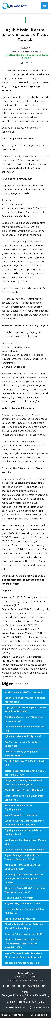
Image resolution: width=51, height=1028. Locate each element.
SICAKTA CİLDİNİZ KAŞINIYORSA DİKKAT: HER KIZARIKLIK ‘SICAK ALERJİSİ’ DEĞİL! (21, 943)
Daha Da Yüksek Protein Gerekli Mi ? (24, 934)
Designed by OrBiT (40, 1015)
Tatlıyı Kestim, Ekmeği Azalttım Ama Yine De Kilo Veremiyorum (23, 782)
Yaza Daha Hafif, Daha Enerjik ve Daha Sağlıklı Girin (22, 866)
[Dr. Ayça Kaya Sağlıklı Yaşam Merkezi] (15, 8)
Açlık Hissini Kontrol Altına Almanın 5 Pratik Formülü (26, 56)
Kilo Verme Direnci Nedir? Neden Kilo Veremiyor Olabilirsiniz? (24, 890)
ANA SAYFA (25, 48)
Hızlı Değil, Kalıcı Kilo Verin (18, 897)
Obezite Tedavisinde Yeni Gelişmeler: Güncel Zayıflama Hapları (24, 926)
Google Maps (37, 985)
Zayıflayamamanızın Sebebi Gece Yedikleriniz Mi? (22, 832)
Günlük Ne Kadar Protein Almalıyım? (23, 790)
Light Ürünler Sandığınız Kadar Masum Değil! (25, 842)
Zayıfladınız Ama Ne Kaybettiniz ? (22, 962)
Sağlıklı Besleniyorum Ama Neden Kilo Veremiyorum (24, 699)
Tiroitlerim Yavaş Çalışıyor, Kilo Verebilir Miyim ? (21, 753)
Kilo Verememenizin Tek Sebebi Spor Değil (24, 728)
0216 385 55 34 (17, 1007)
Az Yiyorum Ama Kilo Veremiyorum (23, 692)
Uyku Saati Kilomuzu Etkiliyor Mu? (22, 736)
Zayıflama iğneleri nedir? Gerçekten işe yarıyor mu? (24, 719)
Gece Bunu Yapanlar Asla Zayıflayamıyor (18, 807)
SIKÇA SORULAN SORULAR (25, 51)
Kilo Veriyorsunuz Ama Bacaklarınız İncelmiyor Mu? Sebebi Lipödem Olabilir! (23, 878)
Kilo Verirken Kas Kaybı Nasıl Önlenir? (24, 849)
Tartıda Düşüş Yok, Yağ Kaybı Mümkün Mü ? (25, 763)
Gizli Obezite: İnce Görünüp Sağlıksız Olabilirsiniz (24, 911)
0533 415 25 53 (40, 1007)
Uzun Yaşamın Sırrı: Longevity (20, 815)
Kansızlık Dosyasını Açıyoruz (19, 918)
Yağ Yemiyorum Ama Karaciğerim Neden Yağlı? (22, 744)
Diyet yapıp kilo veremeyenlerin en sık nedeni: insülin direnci (25, 709)
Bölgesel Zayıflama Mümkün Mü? (22, 903)
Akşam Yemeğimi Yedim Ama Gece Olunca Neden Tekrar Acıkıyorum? (23, 955)
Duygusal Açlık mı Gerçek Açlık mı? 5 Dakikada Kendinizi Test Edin (24, 822)
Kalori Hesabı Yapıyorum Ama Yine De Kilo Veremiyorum (25, 772)
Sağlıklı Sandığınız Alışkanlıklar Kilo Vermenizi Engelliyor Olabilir (23, 857)
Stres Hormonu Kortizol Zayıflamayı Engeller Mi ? (24, 797)
